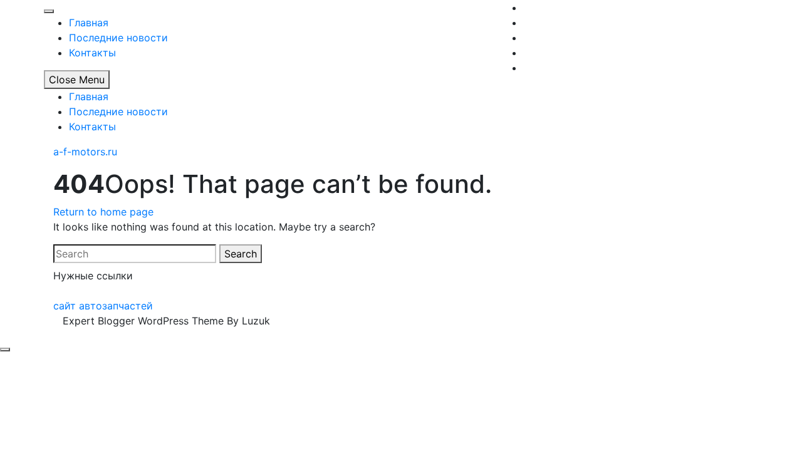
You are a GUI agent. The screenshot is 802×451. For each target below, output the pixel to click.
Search (240, 253)
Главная (88, 22)
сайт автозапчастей (103, 305)
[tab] (5, 349)
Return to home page (103, 211)
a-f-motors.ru (85, 151)
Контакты (92, 52)
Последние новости (118, 37)
